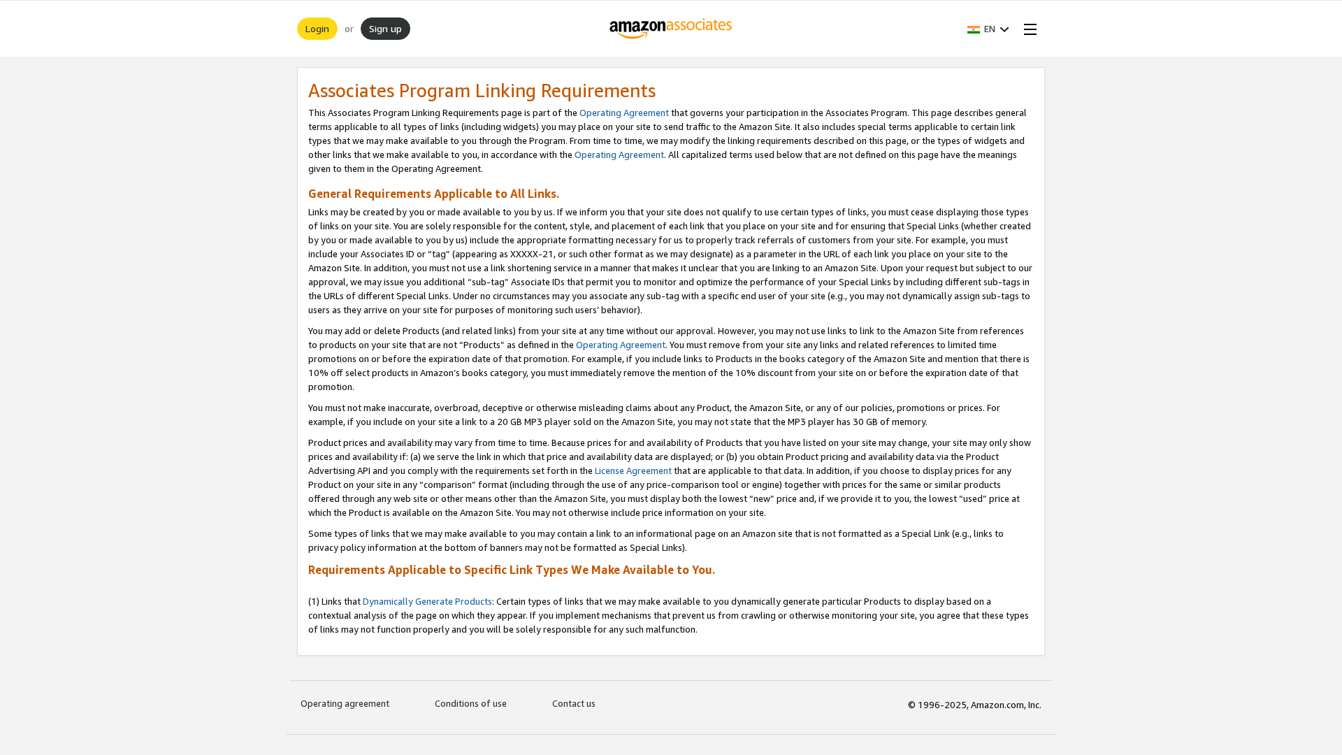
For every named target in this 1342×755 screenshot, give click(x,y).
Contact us (574, 703)
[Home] (671, 28)
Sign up (385, 28)
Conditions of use (471, 703)
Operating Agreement (624, 112)
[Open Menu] (1027, 28)
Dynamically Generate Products (427, 601)
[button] (988, 28)
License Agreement (633, 470)
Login (317, 28)
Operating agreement (345, 703)
